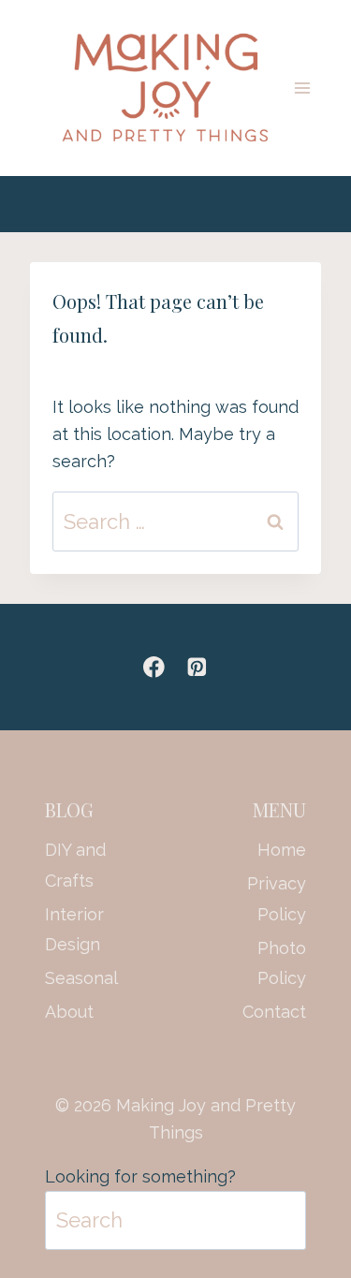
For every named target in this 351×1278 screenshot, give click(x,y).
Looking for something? (140, 1176)
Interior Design (74, 929)
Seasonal (77, 978)
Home (281, 849)
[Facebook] (154, 667)
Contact (274, 1011)
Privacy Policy (276, 898)
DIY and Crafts (75, 864)
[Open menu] (302, 87)
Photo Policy (281, 963)
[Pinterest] (197, 667)
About (69, 1011)
